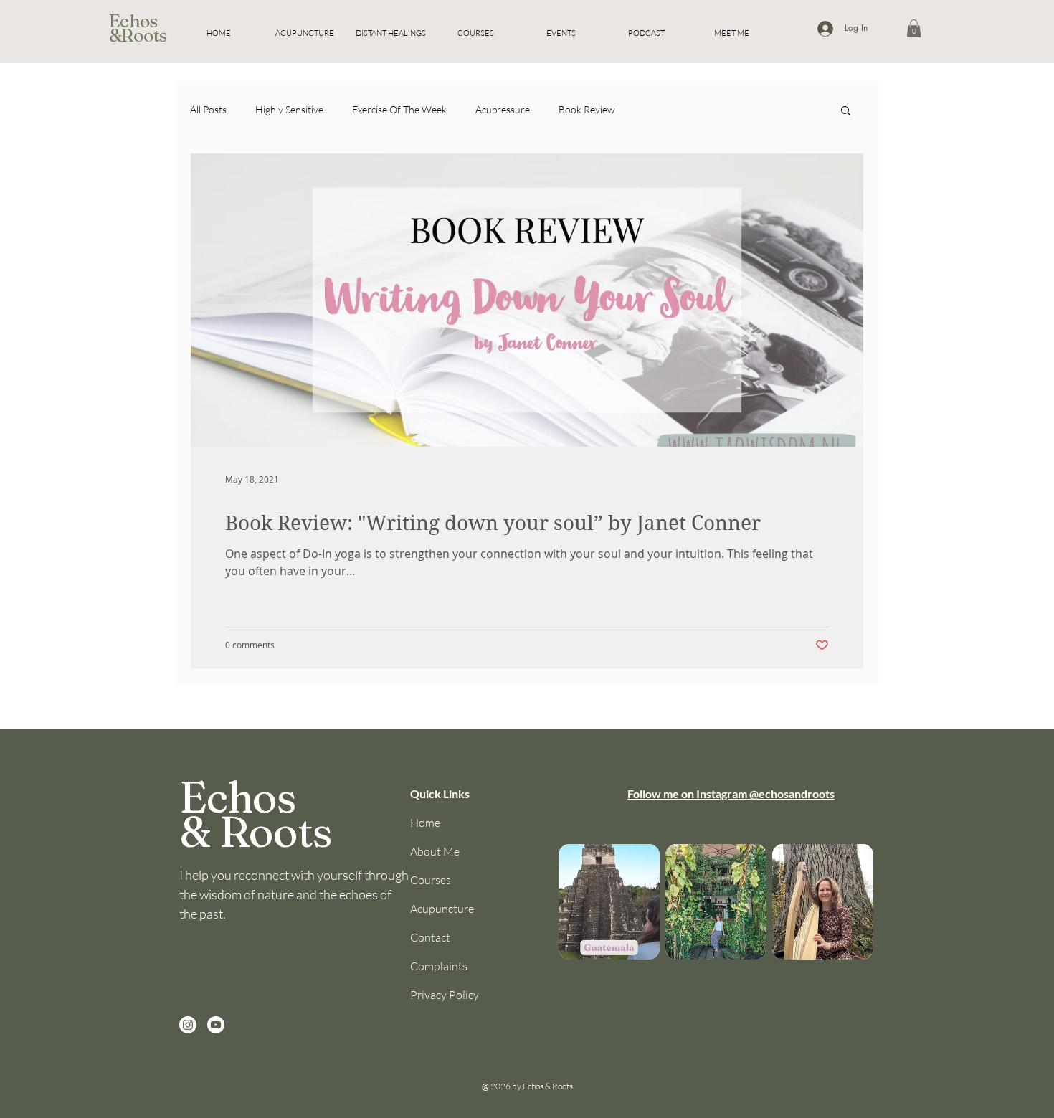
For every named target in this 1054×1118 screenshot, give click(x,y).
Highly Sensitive (289, 109)
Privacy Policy (444, 994)
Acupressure (502, 109)
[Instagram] (187, 1024)
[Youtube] (215, 1024)
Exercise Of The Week (399, 109)
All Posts (208, 109)
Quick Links (440, 793)
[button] (913, 28)
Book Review (586, 109)
